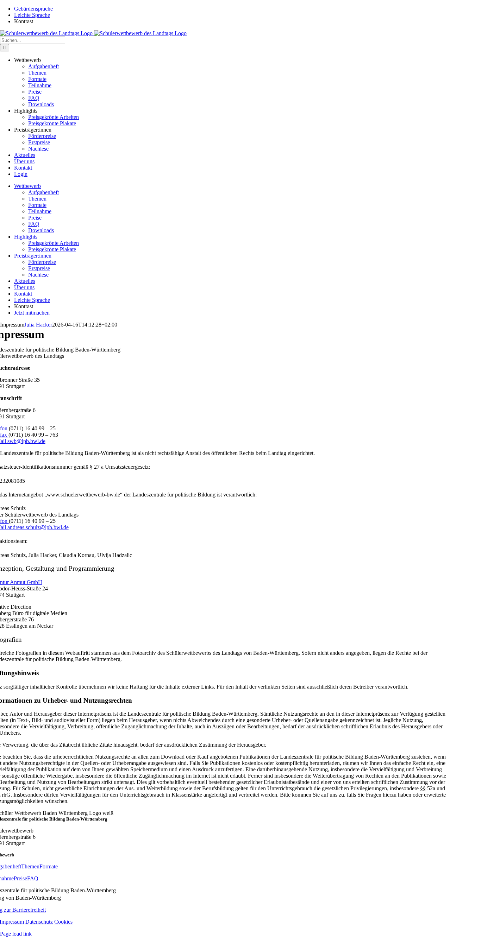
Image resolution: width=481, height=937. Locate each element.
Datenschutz (39, 922)
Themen (30, 866)
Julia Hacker (38, 325)
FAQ (32, 878)
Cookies (63, 922)
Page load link (16, 934)
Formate (48, 866)
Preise (20, 878)
